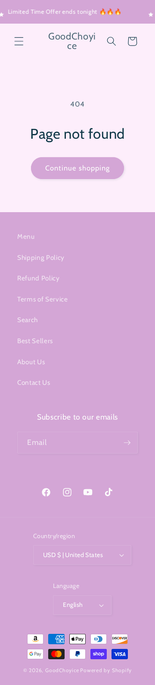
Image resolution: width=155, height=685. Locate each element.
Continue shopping (77, 168)
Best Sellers (35, 341)
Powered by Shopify (106, 670)
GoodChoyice (62, 670)
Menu (26, 236)
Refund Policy (38, 278)
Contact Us (33, 382)
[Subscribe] (127, 443)
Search (27, 320)
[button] (19, 41)
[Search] (111, 41)
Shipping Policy (41, 257)
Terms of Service (42, 299)
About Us (31, 362)
